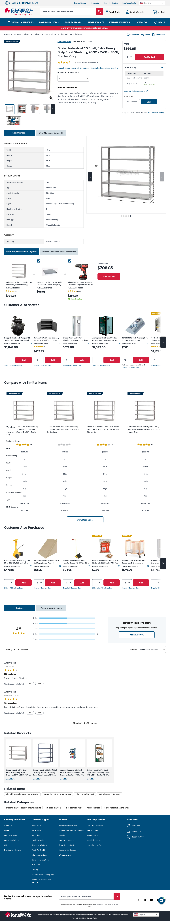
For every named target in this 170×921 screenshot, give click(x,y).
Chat (105, 3)
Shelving (37, 34)
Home (7, 34)
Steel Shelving (50, 34)
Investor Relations (11, 840)
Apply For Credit (38, 850)
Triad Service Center (67, 845)
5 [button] (59, 78)
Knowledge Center (129, 3)
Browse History (80, 3)
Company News (10, 835)
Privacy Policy (99, 904)
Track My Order (38, 840)
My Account (36, 830)
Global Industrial (64, 41)
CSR (5, 845)
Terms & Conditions (80, 918)
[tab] (19, 133)
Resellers (62, 835)
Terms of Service (112, 904)
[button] (152, 3)
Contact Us (94, 3)
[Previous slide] (90, 176)
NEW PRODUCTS (96, 22)
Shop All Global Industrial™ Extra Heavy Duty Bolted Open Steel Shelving (88, 68)
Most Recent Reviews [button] (149, 649)
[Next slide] (162, 176)
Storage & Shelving (21, 34)
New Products (92, 835)
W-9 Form (36, 864)
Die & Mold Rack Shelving (71, 34)
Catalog (115, 3)
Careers (7, 830)
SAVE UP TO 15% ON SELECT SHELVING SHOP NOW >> (85, 28)
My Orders (36, 835)
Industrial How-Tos (94, 845)
